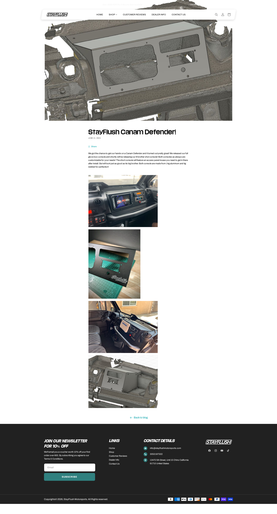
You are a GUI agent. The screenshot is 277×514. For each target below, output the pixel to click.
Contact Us (114, 464)
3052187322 (156, 454)
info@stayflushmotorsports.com (165, 448)
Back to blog (141, 417)
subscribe (69, 477)
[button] (113, 15)
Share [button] (94, 146)
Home (112, 448)
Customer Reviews (118, 456)
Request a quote (225, 5)
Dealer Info (114, 460)
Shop (111, 452)
